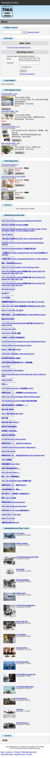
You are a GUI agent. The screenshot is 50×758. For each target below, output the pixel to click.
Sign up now (18, 47)
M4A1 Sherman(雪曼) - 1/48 (10, 143)
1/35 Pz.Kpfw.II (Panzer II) (9, 164)
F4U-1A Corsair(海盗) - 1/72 (10, 127)
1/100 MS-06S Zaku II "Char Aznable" (13, 176)
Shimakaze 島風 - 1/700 (9, 94)
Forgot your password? (27, 74)
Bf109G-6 (4, 189)
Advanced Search (33, 32)
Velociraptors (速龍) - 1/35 (9, 111)
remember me (26, 67)
